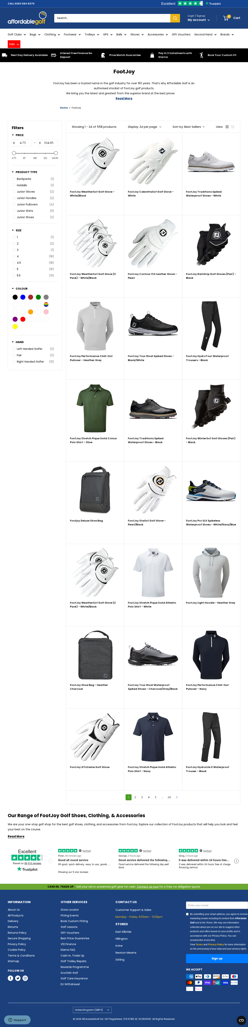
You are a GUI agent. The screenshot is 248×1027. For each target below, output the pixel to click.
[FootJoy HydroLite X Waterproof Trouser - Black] (211, 737)
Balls (119, 34)
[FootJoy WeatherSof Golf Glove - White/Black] (95, 162)
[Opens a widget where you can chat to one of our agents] (17, 1020)
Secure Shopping (19, 938)
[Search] (175, 18)
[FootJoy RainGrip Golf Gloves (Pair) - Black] (211, 244)
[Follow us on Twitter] (18, 978)
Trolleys (90, 34)
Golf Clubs (15, 34)
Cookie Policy (17, 950)
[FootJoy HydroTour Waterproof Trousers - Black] (211, 326)
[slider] (14, 153)
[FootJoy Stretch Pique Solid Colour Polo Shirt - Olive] (95, 408)
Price (20, 135)
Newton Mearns (125, 953)
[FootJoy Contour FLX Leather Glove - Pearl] (153, 244)
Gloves (135, 34)
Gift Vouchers (181, 34)
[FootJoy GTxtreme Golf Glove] (95, 737)
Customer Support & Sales (133, 910)
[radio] (227, 126)
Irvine (119, 946)
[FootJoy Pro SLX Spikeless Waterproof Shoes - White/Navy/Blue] (211, 490)
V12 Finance (68, 944)
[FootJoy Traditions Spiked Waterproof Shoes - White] (211, 162)
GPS (105, 34)
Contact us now (147, 887)
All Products (15, 915)
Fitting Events (70, 915)
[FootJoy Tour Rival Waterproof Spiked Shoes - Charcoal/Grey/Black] (153, 655)
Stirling (119, 960)
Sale (12, 44)
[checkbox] (34, 179)
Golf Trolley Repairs (73, 961)
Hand (20, 342)
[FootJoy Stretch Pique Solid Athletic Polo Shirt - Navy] (153, 737)
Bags (33, 34)
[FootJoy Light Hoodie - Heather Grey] (211, 573)
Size (19, 230)
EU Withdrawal (70, 984)
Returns (13, 927)
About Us (14, 910)
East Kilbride (123, 932)
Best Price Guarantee (75, 938)
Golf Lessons (69, 927)
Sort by (187, 127)
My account (197, 20)
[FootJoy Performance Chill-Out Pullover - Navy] (211, 655)
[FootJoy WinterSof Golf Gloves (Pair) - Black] (211, 408)
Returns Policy (17, 933)
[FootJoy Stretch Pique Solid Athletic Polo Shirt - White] (153, 573)
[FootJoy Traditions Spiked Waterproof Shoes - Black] (153, 408)
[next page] (177, 797)
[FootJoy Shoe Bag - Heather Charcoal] (95, 655)
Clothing (50, 34)
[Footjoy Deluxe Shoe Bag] (95, 490)
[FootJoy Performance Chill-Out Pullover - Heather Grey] (95, 326)
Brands (225, 34)
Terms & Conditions (21, 956)
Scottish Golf (69, 973)
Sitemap (13, 961)
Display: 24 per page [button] (142, 127)
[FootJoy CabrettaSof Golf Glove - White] (153, 162)
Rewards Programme (75, 967)
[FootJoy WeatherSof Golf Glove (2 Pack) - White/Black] (95, 573)
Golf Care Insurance (74, 978)
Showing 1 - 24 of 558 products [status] (94, 127)
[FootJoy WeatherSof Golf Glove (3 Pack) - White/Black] (95, 244)
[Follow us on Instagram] (25, 978)
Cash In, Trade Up (72, 956)
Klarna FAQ (68, 950)
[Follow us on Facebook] (10, 978)
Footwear (70, 34)
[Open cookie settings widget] (241, 1020)
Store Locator (70, 910)
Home (64, 107)
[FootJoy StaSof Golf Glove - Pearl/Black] (153, 490)
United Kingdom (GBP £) (89, 1010)
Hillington (121, 939)
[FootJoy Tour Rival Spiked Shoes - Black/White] (153, 326)
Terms (199, 944)
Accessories (156, 34)
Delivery (13, 921)
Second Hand (203, 34)
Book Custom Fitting (74, 921)
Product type (26, 172)
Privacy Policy (17, 944)
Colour (22, 289)
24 (169, 797)
